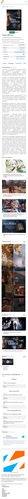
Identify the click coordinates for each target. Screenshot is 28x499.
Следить (12, 32)
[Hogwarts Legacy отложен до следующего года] (14, 228)
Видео (3, 491)
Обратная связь (5, 486)
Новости (5, 63)
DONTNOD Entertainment (20, 56)
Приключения (22, 49)
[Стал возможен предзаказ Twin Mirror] (14, 344)
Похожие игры (18, 63)
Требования (11, 63)
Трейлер (4, 191)
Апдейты (4, 171)
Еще (16, 32)
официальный (22, 47)
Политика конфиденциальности (7, 483)
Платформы (4, 494)
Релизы (4, 231)
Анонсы (4, 210)
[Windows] (23, 436)
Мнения (25, 63)
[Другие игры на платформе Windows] (24, 54)
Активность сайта (6, 493)
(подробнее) (22, 45)
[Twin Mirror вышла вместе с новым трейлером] (14, 326)
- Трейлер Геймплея (6, 368)
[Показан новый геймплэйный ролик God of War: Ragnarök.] (14, 189)
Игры (3, 488)
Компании (4, 495)
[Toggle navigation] (26, 2)
